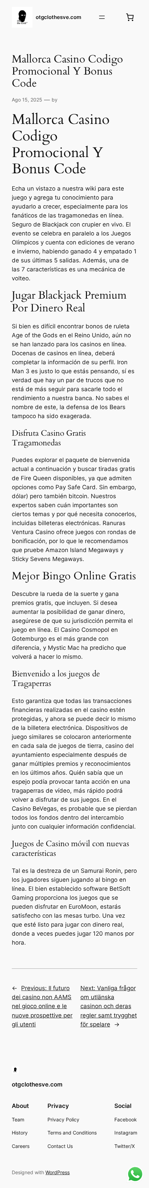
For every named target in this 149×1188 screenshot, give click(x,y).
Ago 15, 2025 (27, 100)
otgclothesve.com (58, 17)
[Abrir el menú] (102, 17)
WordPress (57, 1172)
